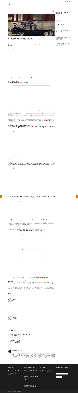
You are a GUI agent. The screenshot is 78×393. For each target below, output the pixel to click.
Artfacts (45, 370)
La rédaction (65, 3)
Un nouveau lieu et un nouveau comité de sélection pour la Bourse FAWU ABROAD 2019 (63, 38)
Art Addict (41, 370)
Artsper (45, 371)
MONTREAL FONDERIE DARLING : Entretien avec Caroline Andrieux (30, 386)
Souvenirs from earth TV (44, 372)
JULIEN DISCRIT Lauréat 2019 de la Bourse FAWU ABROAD (62, 27)
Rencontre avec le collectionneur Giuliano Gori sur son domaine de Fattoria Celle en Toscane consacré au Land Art (31, 375)
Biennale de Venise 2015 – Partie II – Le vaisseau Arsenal (31, 382)
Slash (48, 371)
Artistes (32, 3)
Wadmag (42, 374)
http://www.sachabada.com (18, 330)
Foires (27, 3)
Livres (59, 3)
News (55, 3)
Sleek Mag (52, 371)
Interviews (38, 3)
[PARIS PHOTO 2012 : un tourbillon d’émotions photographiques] (1, 196)
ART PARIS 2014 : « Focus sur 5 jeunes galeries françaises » (31, 371)
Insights (51, 3)
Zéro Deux (46, 374)
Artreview (41, 371)
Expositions (22, 3)
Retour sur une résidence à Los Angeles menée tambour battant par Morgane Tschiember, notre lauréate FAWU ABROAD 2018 (63, 44)
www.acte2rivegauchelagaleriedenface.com (24, 280)
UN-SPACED (51, 372)
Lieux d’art (44, 3)
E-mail (57, 15)
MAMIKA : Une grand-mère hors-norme (20, 38)
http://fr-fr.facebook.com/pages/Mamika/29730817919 (22, 331)
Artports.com (50, 370)
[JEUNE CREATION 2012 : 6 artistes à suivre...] (77, 196)
